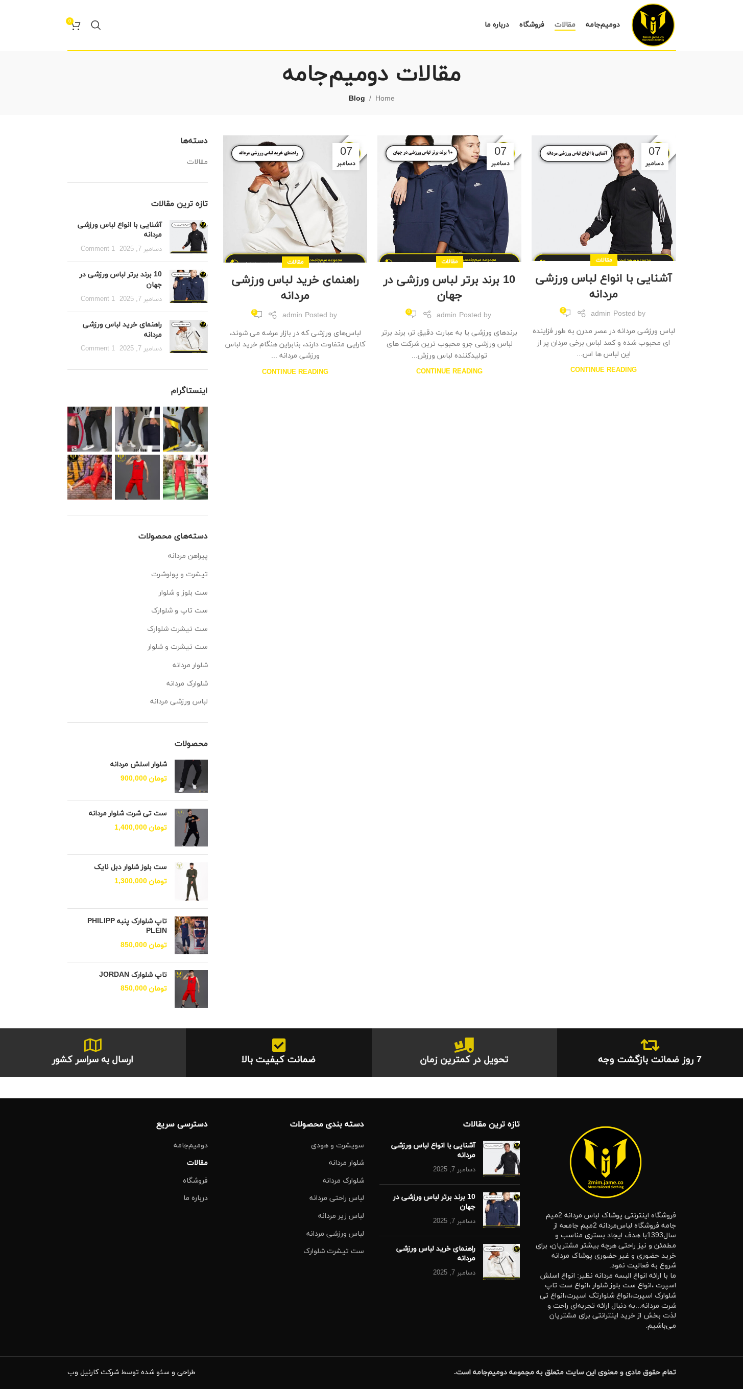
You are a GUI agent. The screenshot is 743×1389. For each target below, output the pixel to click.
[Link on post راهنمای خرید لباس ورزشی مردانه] (295, 199)
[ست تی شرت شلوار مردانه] (191, 827)
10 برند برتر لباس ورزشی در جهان (449, 288)
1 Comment (98, 249)
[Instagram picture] (185, 429)
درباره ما (195, 1198)
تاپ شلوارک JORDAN (133, 975)
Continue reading (603, 370)
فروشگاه (195, 1181)
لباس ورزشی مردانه (179, 702)
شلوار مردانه (190, 665)
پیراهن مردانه (188, 556)
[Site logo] (653, 24)
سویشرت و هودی (337, 1145)
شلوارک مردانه (187, 684)
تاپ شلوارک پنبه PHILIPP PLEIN (127, 926)
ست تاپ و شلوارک (179, 611)
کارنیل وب (83, 1372)
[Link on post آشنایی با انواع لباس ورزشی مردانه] (604, 198)
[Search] (96, 25)
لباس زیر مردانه (341, 1216)
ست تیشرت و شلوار (178, 647)
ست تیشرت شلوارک (177, 629)
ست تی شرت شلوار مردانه (128, 813)
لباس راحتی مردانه (336, 1198)
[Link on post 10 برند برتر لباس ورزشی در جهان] (449, 198)
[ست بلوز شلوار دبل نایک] (191, 881)
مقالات (603, 260)
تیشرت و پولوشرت (179, 574)
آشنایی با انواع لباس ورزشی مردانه (604, 286)
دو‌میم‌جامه (191, 1145)
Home (385, 99)
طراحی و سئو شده (168, 1372)
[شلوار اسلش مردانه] (191, 776)
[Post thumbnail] (189, 237)
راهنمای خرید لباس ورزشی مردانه (295, 288)
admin (601, 314)
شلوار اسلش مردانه (138, 764)
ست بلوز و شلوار (183, 593)
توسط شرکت (120, 1372)
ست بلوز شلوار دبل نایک (130, 867)
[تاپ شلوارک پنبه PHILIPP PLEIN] (191, 935)
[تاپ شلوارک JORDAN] (191, 989)
